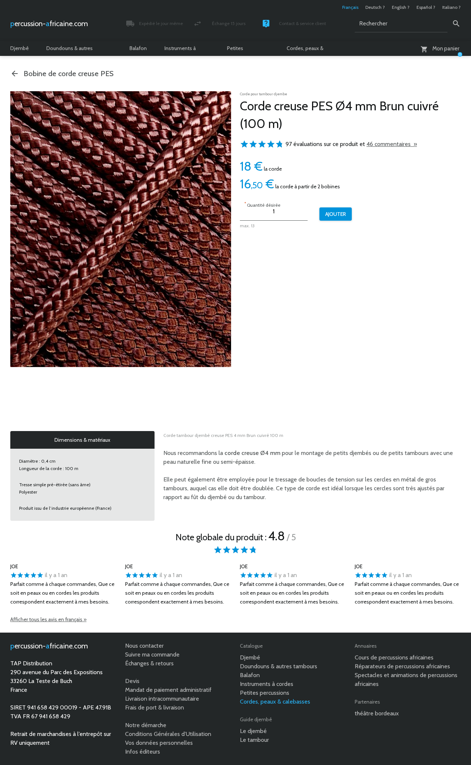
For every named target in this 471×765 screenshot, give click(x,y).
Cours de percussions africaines (394, 657)
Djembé (19, 48)
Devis (132, 680)
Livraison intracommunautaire (162, 698)
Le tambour (254, 739)
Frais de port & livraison (154, 707)
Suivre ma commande (152, 654)
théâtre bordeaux (377, 713)
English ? (401, 7)
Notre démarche (145, 725)
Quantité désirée (262, 204)
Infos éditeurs (142, 751)
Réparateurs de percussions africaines (402, 666)
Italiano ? (451, 7)
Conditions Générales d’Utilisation (168, 733)
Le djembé (253, 730)
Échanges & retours (149, 663)
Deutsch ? (375, 7)
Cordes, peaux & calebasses (305, 50)
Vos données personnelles (159, 742)
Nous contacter (144, 645)
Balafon (138, 48)
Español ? (426, 7)
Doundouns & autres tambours (69, 50)
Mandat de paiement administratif (168, 689)
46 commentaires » (391, 143)
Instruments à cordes (180, 50)
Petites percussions (241, 50)
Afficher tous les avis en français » (48, 619)
